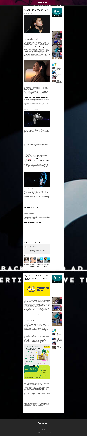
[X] (57, 5)
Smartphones (41, 5)
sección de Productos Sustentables (29, 403)
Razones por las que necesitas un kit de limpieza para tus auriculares (38, 161)
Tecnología (37, 5)
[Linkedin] (62, 5)
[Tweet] (28, 242)
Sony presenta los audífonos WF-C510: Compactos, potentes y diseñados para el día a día (33, 265)
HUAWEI (38, 34)
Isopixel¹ (50, 432)
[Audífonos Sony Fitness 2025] (26, 260)
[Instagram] (59, 5)
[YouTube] (60, 5)
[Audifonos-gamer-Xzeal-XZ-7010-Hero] (47, 260)
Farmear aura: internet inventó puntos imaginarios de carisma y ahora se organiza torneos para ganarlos (57, 82)
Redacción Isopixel (25, 13)
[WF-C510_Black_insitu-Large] (33, 260)
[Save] (35, 242)
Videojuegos (49, 5)
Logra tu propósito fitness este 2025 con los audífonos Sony (26, 265)
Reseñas (34, 5)
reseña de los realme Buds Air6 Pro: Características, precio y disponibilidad (40, 265)
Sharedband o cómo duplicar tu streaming (59, 64)
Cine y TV (45, 5)
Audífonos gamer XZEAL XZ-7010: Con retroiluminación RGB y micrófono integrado (47, 265)
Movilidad (53, 5)
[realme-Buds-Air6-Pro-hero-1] (40, 260)
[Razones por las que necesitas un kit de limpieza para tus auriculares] (26, 160)
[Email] (37, 242)
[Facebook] (56, 5)
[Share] (26, 242)
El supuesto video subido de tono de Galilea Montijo (58, 77)
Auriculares (29, 13)
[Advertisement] (37, 138)
